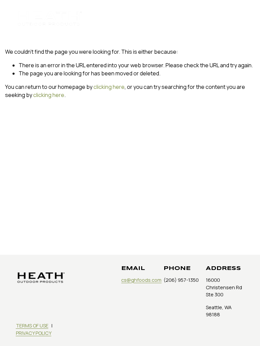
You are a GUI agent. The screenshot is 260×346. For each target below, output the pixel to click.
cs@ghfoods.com (141, 280)
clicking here (109, 87)
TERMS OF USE (32, 325)
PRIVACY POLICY (33, 333)
